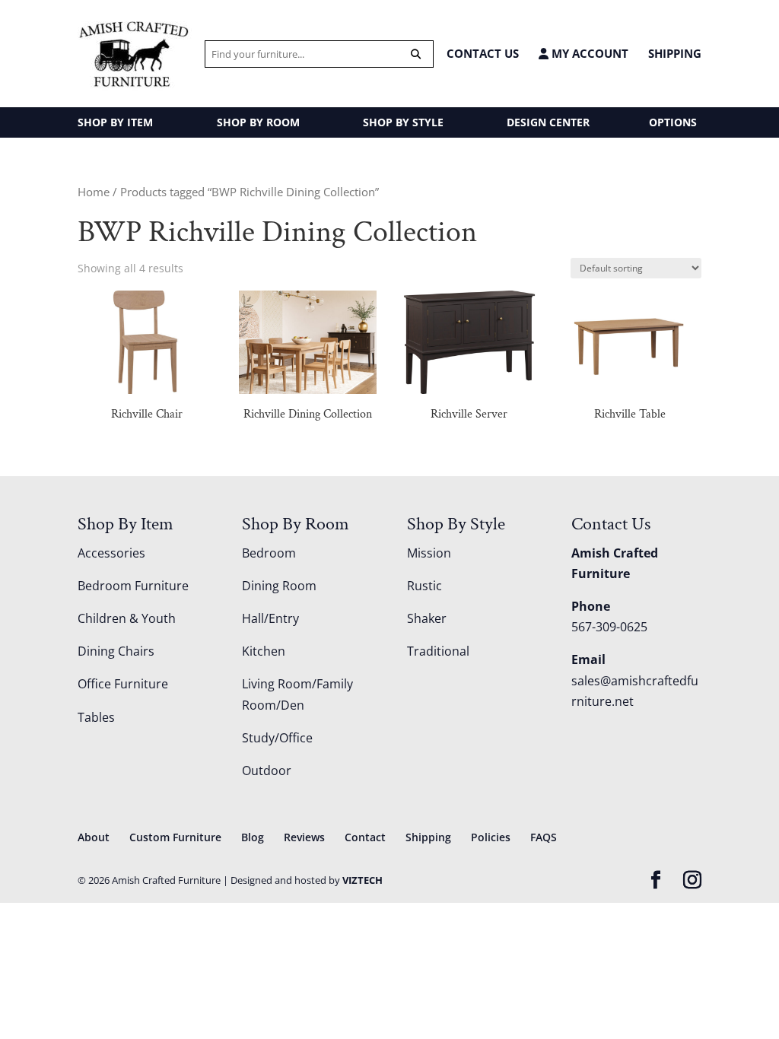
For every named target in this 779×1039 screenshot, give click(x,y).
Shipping (674, 53)
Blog (252, 837)
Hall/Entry (270, 618)
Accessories (111, 553)
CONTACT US (483, 53)
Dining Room (279, 585)
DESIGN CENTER (548, 122)
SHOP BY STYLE (403, 122)
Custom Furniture (175, 837)
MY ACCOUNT (588, 53)
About (94, 837)
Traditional (438, 651)
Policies (490, 837)
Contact (365, 837)
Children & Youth (127, 618)
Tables (96, 717)
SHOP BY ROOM (258, 122)
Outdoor (266, 770)
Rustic (424, 585)
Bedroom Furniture (133, 585)
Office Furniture (123, 683)
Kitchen (263, 651)
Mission (429, 553)
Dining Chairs (116, 651)
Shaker (427, 618)
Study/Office (277, 737)
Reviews (304, 837)
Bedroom (269, 553)
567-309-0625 (609, 626)
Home (94, 191)
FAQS (543, 837)
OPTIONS (673, 122)
